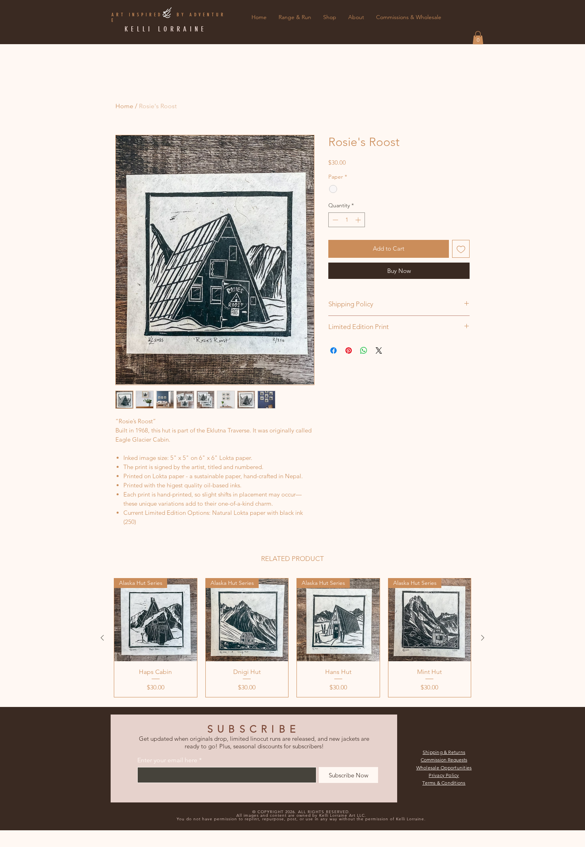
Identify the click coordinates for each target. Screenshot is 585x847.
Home (124, 106)
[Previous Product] (102, 638)
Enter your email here (167, 760)
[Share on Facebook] (333, 350)
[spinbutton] (346, 220)
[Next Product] (483, 638)
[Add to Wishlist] (461, 249)
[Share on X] (379, 350)
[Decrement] (334, 220)
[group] (293, 638)
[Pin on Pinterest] (348, 350)
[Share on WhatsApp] (364, 350)
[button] (478, 37)
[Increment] (359, 220)
